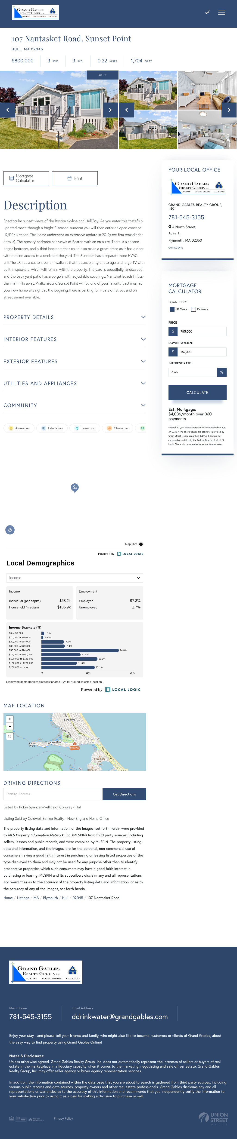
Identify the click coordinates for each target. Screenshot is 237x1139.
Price (172, 322)
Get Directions (124, 794)
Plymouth (50, 898)
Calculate (197, 392)
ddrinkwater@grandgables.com (120, 1016)
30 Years (181, 309)
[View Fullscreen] (9, 736)
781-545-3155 (186, 217)
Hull (65, 898)
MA (36, 898)
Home (8, 898)
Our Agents (175, 247)
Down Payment (181, 343)
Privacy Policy (63, 1118)
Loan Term (178, 302)
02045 (77, 898)
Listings (23, 898)
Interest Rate (179, 363)
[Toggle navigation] (221, 12)
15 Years (202, 309)
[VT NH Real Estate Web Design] (213, 1118)
